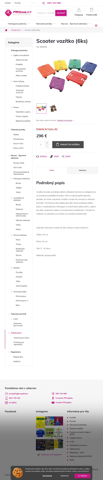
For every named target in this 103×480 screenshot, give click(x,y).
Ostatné (19, 277)
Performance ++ (22, 300)
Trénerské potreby (18, 129)
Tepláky (19, 188)
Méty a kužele (21, 75)
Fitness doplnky (22, 116)
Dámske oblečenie (23, 220)
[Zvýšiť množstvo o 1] (47, 143)
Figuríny (19, 97)
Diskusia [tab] (82, 170)
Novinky (18, 3)
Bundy (18, 183)
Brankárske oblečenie (20, 250)
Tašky (18, 281)
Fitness (16, 107)
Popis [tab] (51, 170)
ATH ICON (17, 167)
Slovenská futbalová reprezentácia (21, 173)
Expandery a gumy (23, 112)
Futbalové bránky (22, 86)
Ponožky (19, 272)
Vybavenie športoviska (17, 324)
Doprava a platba (76, 428)
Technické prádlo (19, 292)
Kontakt (7, 3)
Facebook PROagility (64, 398)
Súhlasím (84, 476)
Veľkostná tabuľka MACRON (81, 456)
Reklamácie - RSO (77, 452)
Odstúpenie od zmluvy (78, 445)
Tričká (18, 192)
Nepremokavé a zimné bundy (22, 215)
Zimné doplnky (21, 286)
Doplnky (16, 268)
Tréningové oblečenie (21, 178)
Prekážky (19, 64)
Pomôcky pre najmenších (19, 343)
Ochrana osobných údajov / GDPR (80, 433)
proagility (13, 402)
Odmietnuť (65, 476)
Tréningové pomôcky (19, 50)
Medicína (16, 361)
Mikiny (18, 229)
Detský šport (16, 333)
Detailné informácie (64, 120)
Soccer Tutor (18, 143)
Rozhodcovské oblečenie (21, 261)
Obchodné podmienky (78, 425)
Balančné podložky (23, 121)
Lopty (15, 319)
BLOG (72, 460)
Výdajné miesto (76, 438)
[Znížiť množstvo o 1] (47, 146)
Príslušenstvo (18, 139)
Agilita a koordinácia (21, 55)
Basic (18, 305)
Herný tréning (18, 81)
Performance (21, 296)
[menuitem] (19, 24)
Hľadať (61, 13)
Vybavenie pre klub (18, 314)
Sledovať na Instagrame (51, 454)
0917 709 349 (14, 398)
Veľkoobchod (75, 449)
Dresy (18, 239)
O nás (72, 441)
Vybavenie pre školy (21, 338)
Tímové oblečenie (20, 235)
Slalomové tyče (22, 60)
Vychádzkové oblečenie (18, 199)
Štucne (18, 255)
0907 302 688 (61, 393)
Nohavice (19, 209)
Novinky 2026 (18, 163)
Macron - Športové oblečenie (18, 156)
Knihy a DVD (18, 148)
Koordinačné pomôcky (21, 70)
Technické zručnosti (19, 91)
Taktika (16, 134)
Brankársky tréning (23, 101)
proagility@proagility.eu (18, 393)
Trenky (18, 244)
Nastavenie (47, 475)
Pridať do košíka (70, 144)
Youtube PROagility (63, 402)
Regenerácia (16, 352)
